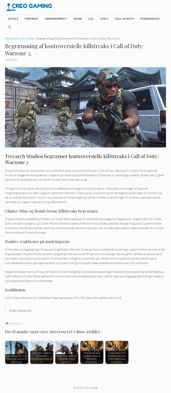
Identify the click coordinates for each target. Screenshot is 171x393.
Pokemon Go (150, 18)
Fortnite (31, 18)
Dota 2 (13, 18)
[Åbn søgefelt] (9, 27)
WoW (78, 18)
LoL (91, 18)
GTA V (104, 18)
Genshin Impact (56, 18)
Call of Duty (124, 18)
